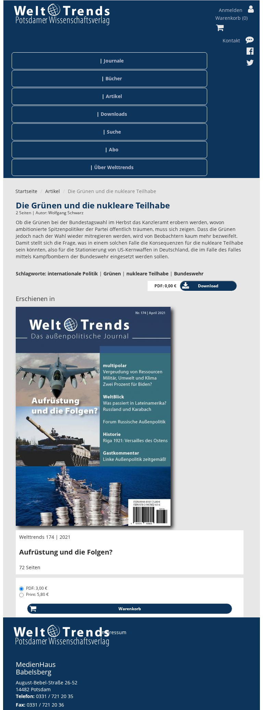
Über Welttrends (114, 167)
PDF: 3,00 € (36, 588)
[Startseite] (62, 14)
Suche (114, 131)
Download (208, 286)
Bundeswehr (188, 273)
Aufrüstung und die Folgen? (66, 552)
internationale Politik (73, 273)
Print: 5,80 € (37, 594)
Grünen (112, 273)
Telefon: (25, 696)
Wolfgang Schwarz (66, 213)
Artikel (114, 96)
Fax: (20, 704)
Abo (113, 149)
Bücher (113, 78)
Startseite (26, 191)
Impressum (113, 632)
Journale (114, 60)
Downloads (114, 114)
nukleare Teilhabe (147, 273)
